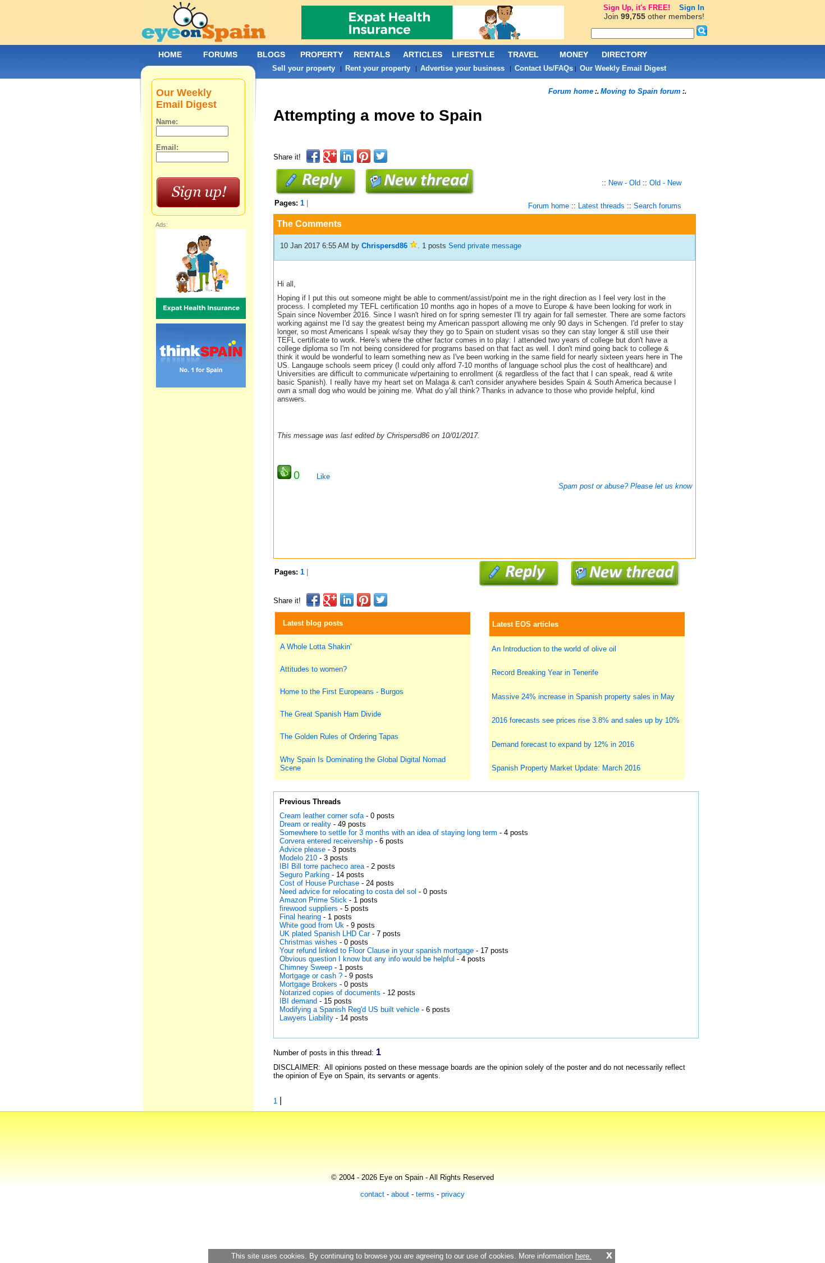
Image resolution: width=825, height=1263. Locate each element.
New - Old (624, 183)
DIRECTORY (624, 54)
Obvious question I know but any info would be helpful (367, 959)
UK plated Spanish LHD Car (324, 933)
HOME (170, 54)
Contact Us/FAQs (544, 68)
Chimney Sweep (305, 967)
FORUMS (220, 54)
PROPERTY (321, 54)
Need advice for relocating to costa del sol (347, 891)
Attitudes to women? (313, 669)
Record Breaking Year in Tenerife (545, 672)
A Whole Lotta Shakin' (315, 646)
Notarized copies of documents (330, 992)
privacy (453, 1194)
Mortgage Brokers (308, 984)
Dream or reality (306, 824)
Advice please (302, 849)
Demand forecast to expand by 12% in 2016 (563, 744)
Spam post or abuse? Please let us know (624, 486)
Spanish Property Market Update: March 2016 (566, 768)
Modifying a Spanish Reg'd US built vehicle (350, 1009)
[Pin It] (363, 156)
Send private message (484, 245)
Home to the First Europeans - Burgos (342, 691)
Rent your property (377, 68)
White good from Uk (311, 925)
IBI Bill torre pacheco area (321, 866)
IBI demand (298, 1001)
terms (425, 1194)
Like (323, 476)
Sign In (691, 7)
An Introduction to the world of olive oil (554, 649)
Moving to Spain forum (641, 91)
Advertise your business (462, 68)
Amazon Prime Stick (313, 900)
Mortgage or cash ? (310, 976)
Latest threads (601, 206)
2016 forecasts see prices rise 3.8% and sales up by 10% (586, 720)
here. (583, 1256)
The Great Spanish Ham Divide (330, 714)
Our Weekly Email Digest (623, 68)
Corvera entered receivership (326, 841)
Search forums (657, 206)
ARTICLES (422, 54)
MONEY (574, 54)
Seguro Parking (304, 874)
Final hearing (301, 917)
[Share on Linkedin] (347, 156)
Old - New (665, 183)
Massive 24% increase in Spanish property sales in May (583, 696)
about (400, 1194)
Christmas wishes (309, 942)
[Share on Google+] (330, 156)
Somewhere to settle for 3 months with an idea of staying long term (389, 832)
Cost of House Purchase (319, 883)
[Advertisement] (477, 143)
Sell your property (303, 68)
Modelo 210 (298, 858)
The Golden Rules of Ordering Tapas (339, 736)
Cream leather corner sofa (321, 815)
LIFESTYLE (473, 54)
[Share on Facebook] (313, 156)
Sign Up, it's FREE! (636, 7)
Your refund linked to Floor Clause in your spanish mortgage (376, 950)
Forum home (570, 91)
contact (372, 1194)
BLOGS (271, 54)
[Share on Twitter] (380, 156)
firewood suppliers (308, 908)
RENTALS (372, 54)
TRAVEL (523, 54)
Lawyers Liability (306, 1018)
